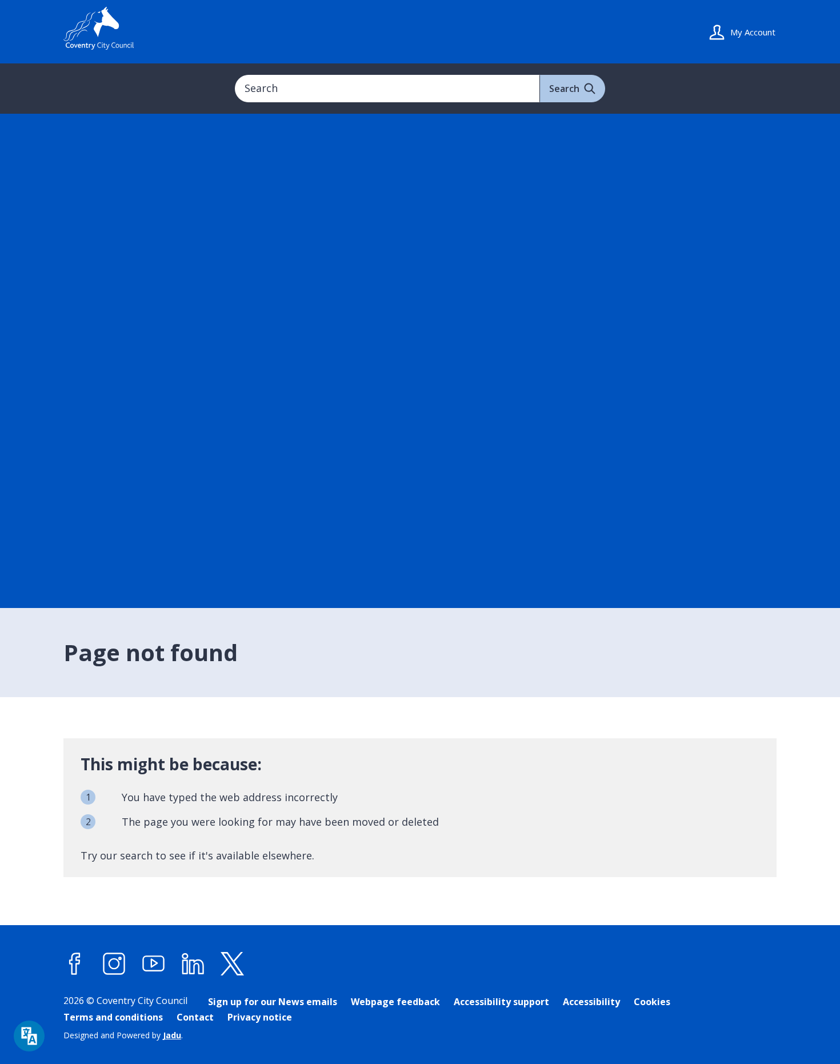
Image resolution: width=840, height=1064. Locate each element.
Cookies (652, 1001)
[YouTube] (154, 964)
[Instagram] (114, 964)
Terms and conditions (113, 1017)
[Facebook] (75, 964)
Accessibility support (501, 1001)
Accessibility (591, 1001)
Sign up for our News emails (272, 1001)
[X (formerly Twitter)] (233, 964)
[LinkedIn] (193, 964)
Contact (195, 1017)
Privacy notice (259, 1017)
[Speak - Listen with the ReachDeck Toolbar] (29, 1036)
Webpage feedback (395, 1001)
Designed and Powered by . (123, 1035)
